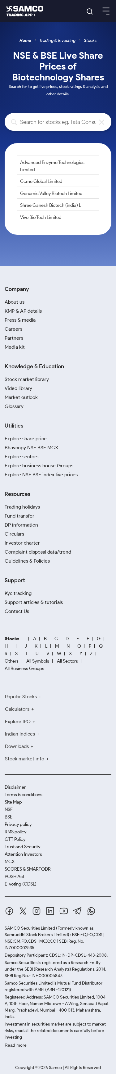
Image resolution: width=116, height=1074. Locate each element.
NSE (9, 809)
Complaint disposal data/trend (38, 552)
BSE (8, 817)
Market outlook (21, 397)
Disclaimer (15, 787)
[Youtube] (63, 911)
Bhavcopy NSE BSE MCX (31, 448)
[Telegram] (77, 911)
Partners (14, 338)
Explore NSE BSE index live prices (41, 475)
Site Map (13, 802)
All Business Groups (24, 668)
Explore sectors (21, 457)
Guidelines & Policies (27, 561)
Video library (18, 388)
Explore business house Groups (39, 466)
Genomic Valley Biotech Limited (51, 193)
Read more (16, 1045)
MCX (10, 861)
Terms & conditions (23, 794)
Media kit (15, 347)
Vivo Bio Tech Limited (41, 217)
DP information (21, 525)
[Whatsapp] (91, 911)
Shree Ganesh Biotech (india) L (50, 205)
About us (14, 302)
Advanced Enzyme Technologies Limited (52, 166)
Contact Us (17, 611)
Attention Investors (23, 854)
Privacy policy (18, 824)
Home (25, 40)
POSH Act (14, 876)
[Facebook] (9, 911)
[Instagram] (36, 911)
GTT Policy (15, 839)
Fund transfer (19, 516)
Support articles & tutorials (34, 602)
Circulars (14, 534)
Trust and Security (22, 847)
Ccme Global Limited (41, 181)
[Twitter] (23, 911)
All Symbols (37, 661)
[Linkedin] (50, 911)
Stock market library (27, 379)
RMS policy (15, 832)
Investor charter (22, 543)
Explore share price (26, 439)
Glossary (14, 406)
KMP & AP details (23, 311)
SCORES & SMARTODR (28, 869)
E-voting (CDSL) (21, 884)
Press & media (20, 320)
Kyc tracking (18, 593)
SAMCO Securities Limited (30, 928)
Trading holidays (22, 507)
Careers (13, 329)
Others (12, 661)
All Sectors (67, 661)
